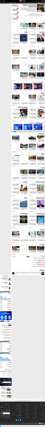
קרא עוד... (24, 90)
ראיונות (42, 93)
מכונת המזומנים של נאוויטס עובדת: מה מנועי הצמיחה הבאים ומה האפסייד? (4, 278)
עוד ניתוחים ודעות (6, 290)
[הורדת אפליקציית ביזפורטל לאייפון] (3, 407)
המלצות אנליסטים (35, 412)
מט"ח (43, 408)
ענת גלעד (33, 11)
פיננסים (25, 182)
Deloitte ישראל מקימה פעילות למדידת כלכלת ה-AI (38, 266)
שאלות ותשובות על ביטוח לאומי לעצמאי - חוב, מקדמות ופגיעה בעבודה (24, 240)
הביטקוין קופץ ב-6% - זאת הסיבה (16, 109)
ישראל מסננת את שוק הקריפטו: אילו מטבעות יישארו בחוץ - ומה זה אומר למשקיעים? (16, 117)
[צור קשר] (4, 1)
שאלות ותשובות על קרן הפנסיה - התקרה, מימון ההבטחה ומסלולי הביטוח (33, 188)
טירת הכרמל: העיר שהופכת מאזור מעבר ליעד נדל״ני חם (15, 184)
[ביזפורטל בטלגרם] (2, 1)
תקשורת (36, 411)
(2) (38, 193)
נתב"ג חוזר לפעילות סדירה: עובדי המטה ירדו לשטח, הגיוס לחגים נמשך (24, 58)
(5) (13, 185)
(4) (21, 225)
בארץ (43, 48)
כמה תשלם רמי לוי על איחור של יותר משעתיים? (40, 160)
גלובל (33, 2)
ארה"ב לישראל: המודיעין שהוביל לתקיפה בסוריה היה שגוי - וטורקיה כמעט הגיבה (16, 58)
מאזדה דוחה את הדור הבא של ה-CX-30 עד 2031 (40, 148)
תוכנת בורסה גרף (19, 407)
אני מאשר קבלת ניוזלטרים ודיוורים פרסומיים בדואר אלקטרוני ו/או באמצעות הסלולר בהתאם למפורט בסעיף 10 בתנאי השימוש (6, 384)
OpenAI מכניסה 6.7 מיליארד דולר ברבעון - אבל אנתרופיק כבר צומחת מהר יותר (33, 15)
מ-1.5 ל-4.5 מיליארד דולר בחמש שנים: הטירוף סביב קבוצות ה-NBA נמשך (41, 251)
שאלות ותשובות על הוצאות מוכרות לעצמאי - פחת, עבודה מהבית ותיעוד (32, 240)
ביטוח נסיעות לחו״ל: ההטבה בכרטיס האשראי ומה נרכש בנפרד (15, 204)
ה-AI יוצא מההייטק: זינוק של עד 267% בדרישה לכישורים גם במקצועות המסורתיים (32, 178)
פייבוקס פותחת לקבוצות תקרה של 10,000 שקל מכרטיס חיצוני (40, 224)
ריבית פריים (10, 377)
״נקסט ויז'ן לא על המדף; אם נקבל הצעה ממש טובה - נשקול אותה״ (16, 100)
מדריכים (42, 229)
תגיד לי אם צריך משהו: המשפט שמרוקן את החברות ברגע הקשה (16, 178)
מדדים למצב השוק (8, 369)
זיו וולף (18, 185)
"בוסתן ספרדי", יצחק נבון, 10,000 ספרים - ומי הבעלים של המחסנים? (40, 163)
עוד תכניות (14, 256)
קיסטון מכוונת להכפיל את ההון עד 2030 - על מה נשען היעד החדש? (32, 28)
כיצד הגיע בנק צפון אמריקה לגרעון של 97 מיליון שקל (16, 160)
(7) (13, 142)
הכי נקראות (9, 323)
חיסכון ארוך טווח (40, 182)
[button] (0, 426)
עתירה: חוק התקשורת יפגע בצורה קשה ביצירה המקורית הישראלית (24, 28)
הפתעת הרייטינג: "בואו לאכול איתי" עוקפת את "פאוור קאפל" (23, 224)
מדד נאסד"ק (27, 407)
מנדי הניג (35, 29)
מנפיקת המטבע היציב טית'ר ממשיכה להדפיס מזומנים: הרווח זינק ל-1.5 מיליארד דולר (15, 113)
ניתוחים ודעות (6, 276)
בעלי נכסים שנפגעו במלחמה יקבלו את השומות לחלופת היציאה (32, 77)
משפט (28, 2)
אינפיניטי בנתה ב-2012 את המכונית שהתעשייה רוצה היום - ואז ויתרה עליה (41, 140)
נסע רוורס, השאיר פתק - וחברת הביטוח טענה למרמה (15, 208)
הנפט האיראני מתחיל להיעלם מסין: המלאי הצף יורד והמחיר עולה (33, 204)
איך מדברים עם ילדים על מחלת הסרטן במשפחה (3, 392)
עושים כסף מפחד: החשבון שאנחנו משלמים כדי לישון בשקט (32, 224)
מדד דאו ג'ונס (27, 408)
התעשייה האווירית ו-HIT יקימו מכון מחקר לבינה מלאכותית (33, 58)
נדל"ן (30, 2)
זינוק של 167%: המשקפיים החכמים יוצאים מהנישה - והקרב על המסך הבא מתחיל (41, 117)
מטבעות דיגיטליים (22, 107)
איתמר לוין (27, 29)
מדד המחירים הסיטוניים (9, 374)
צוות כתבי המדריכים (18, 142)
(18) (38, 101)
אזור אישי (35, 407)
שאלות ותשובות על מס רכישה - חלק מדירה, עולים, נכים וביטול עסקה (24, 77)
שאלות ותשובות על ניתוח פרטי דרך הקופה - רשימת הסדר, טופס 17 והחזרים (41, 240)
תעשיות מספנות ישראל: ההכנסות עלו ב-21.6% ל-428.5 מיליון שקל (33, 42)
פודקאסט (41, 270)
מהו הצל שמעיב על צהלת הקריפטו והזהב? (5, 282)
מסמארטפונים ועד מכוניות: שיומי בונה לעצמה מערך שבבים (32, 117)
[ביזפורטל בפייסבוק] (0, 1)
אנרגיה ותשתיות (40, 197)
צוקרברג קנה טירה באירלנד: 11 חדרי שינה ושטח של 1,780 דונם (32, 69)
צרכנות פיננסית (40, 213)
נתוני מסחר (19, 2)
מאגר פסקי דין (19, 411)
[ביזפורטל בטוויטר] (16, 420)
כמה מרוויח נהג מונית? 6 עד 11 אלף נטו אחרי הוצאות (32, 174)
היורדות (8, 341)
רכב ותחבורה (41, 133)
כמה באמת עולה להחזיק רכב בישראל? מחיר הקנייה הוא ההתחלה (15, 140)
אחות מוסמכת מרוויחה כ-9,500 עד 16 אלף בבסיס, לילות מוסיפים (24, 174)
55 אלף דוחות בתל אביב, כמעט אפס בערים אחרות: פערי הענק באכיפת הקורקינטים (33, 148)
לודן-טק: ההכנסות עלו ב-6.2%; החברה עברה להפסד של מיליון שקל (40, 28)
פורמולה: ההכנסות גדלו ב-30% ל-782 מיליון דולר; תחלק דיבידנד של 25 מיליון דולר (32, 34)
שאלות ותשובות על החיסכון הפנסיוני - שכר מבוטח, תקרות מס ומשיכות (32, 192)
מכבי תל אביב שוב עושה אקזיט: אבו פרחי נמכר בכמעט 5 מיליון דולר (16, 251)
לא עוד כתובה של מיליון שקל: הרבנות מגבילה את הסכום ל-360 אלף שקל (15, 54)
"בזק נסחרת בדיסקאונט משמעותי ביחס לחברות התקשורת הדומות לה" (41, 103)
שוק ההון (36, 2)
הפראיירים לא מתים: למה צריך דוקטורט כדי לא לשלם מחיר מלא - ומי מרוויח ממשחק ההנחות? (32, 216)
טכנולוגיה (25, 2)
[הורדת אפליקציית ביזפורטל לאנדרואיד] (7, 407)
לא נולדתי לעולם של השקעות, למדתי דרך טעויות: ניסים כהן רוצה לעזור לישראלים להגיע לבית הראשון (3, 388)
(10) (13, 201)
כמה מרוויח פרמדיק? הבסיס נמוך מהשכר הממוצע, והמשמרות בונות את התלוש (40, 178)
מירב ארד (26, 43)
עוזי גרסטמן (26, 78)
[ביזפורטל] (22, 1)
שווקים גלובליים (42, 412)
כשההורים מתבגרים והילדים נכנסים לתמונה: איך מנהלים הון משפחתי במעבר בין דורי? (23, 192)
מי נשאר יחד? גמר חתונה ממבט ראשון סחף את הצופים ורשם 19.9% (15, 220)
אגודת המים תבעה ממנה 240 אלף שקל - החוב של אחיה (15, 163)
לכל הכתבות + (31, 45)
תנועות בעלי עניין (42, 413)
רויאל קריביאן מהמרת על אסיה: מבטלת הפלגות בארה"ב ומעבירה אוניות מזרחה (16, 38)
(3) (17, 11)
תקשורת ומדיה (23, 213)
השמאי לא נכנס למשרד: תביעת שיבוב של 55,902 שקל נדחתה (24, 163)
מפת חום (17, 21)
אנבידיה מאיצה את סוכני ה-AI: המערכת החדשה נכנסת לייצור (32, 113)
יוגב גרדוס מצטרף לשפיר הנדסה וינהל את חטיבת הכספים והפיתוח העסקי (41, 208)
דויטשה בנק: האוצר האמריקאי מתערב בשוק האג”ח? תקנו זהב (23, 42)
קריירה (42, 167)
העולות (10, 341)
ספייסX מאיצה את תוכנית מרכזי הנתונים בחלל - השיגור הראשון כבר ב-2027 (15, 42)
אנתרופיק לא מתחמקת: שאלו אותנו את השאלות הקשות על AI (33, 109)
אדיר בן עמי (18, 43)
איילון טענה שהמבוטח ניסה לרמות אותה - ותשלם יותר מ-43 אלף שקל (24, 208)
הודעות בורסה (35, 408)
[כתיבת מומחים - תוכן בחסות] (6, 386)
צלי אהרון (43, 78)
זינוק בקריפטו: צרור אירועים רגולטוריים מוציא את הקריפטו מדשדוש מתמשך (23, 117)
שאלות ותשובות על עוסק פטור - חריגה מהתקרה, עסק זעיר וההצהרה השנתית (15, 240)
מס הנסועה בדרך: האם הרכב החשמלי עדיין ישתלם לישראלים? (24, 148)
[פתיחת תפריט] (42, 1)
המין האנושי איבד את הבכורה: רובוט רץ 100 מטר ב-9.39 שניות (4, 287)
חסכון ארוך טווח (42, 411)
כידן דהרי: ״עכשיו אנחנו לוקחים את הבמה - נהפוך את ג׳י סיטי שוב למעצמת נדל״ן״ (15, 103)
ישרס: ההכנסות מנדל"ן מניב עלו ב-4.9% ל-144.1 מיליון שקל (41, 42)
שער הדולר (15, 2)
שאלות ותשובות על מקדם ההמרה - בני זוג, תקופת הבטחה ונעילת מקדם (40, 192)
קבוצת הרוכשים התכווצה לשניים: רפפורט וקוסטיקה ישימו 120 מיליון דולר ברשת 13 (15, 224)
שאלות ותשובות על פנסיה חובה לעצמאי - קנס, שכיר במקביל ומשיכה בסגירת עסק (32, 236)
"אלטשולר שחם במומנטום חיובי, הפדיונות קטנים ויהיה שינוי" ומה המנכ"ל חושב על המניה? (40, 100)
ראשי (44, 2)
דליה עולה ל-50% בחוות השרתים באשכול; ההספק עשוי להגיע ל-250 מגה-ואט (32, 200)
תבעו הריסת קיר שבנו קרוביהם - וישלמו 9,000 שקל (32, 163)
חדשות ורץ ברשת (35, 417)
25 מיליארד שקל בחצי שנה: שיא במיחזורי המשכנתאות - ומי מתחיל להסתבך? (40, 69)
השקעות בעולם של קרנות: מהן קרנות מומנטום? (16, 188)
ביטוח (25, 197)
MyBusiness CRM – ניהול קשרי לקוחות (18, 415)
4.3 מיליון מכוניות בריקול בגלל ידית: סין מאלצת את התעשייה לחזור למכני (33, 140)
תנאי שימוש (23, 423)
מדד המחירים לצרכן (9, 372)
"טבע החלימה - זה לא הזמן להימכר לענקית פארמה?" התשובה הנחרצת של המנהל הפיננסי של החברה (24, 103)
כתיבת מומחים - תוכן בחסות (3, 389)
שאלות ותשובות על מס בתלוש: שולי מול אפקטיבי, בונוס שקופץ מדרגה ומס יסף (40, 236)
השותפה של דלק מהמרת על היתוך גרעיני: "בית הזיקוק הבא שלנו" (32, 208)
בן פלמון (43, 29)
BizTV (43, 416)
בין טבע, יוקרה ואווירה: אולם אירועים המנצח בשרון (3, 395)
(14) (4, 288)
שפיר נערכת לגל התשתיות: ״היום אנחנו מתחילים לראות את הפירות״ (16, 69)
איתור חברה (20, 413)
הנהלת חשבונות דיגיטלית (18, 408)
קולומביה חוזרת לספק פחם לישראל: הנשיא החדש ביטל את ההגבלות (40, 58)
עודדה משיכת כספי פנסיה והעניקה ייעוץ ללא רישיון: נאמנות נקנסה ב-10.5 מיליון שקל (15, 200)
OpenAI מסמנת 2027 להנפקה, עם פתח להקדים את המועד (35, 14)
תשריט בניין (27, 416)
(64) (17, 20)
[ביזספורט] (41, 244)
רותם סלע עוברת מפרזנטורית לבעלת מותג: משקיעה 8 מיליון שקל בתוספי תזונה (32, 54)
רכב (21, 2)
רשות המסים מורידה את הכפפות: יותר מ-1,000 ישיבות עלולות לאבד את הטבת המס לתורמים (40, 54)
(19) (30, 101)
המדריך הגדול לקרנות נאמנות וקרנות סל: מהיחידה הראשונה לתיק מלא (15, 236)
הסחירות (5, 341)
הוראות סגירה (35, 416)
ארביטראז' (3, 341)
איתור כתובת (27, 417)
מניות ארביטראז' (13, 21)
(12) (13, 101)
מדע (35, 11)
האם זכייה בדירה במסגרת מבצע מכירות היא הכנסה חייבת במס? (33, 160)
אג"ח (43, 407)
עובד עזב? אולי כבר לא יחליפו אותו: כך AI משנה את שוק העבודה (40, 174)
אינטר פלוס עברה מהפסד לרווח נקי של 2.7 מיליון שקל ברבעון (32, 38)
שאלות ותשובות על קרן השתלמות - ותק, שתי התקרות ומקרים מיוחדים (32, 184)
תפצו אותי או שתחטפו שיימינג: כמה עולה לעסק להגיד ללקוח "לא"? (33, 220)
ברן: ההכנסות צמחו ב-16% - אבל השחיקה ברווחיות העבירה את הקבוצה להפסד (38, 262)
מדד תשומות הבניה (9, 373)
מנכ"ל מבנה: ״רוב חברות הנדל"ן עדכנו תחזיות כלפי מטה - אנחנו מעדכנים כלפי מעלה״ (32, 100)
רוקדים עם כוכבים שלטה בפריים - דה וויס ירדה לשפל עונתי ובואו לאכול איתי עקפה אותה (15, 216)
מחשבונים (11, 2)
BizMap (20, 412)
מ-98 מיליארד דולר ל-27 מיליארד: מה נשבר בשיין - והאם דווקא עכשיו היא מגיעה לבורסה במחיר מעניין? (15, 34)
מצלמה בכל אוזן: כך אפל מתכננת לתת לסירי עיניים (39, 258)
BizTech (42, 107)
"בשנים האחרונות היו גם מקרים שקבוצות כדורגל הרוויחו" (33, 251)
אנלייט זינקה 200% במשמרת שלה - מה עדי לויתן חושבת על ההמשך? (32, 103)
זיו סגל (7, 283)
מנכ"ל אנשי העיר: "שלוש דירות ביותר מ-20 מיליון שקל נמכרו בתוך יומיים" (40, 77)
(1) (29, 11)
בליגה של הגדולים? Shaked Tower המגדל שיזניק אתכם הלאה (15, 192)
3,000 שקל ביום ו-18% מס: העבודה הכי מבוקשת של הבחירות (24, 178)
